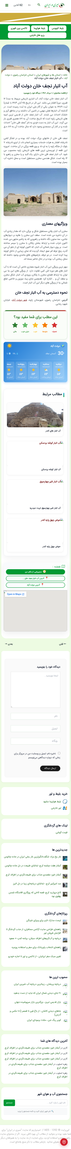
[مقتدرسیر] (35, 17)
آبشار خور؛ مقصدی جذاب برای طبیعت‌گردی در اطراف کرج (32, 1048)
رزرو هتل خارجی (37, 35)
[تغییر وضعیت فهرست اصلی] (6, 5)
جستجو (9, 1103)
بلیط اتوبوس (58, 28)
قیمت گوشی (61, 833)
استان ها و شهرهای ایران (48, 75)
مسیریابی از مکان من (33, 572)
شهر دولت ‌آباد (19, 300)
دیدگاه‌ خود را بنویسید (31, 93)
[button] (38, 5)
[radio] (54, 327)
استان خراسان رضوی (23, 75)
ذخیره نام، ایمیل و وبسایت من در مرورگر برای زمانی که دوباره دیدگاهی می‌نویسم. (37, 756)
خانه (65, 75)
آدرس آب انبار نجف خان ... (33, 578)
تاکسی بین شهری (19, 28)
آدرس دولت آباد (33, 585)
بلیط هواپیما (39, 28)
